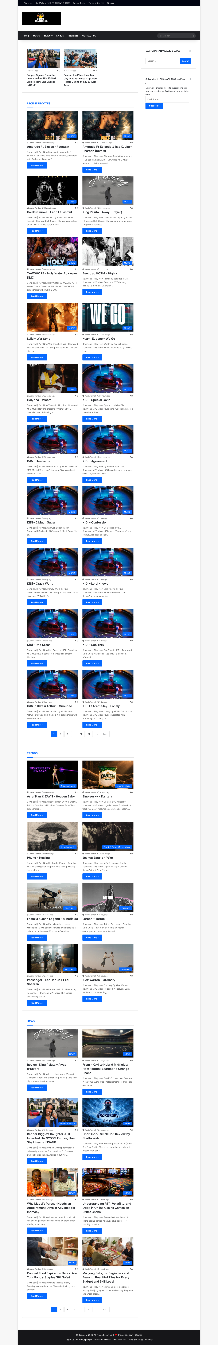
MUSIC (36, 35)
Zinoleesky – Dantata (97, 796)
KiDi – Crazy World (40, 583)
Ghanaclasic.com (125, 1335)
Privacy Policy (79, 3)
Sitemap (110, 3)
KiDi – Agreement (94, 461)
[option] (43, 68)
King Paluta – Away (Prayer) (102, 212)
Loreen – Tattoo (93, 919)
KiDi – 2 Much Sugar (41, 522)
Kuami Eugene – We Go (98, 338)
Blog (26, 35)
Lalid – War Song (38, 338)
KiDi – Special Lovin (96, 400)
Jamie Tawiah (35, 143)
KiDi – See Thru (93, 645)
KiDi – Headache (38, 461)
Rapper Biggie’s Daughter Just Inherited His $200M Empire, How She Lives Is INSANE (51, 1138)
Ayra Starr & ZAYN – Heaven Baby (51, 796)
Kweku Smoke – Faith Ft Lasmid (49, 212)
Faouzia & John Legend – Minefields (52, 919)
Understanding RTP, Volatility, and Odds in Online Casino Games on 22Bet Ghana (106, 1208)
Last (105, 734)
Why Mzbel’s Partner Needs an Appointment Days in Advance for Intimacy (51, 1208)
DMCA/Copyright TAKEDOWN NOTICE (52, 3)
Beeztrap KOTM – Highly (99, 273)
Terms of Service (96, 3)
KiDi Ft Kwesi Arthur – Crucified (49, 706)
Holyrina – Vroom (39, 400)
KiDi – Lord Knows (95, 583)
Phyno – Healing (38, 857)
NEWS (47, 35)
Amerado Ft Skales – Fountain (48, 146)
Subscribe (154, 105)
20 (89, 734)
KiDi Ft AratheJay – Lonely (101, 706)
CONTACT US (89, 35)
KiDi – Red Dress (38, 645)
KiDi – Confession (95, 522)
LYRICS (60, 35)
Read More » (37, 165)
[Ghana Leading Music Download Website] (41, 18)
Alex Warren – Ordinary (98, 980)
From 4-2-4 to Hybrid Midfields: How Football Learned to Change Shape (105, 1069)
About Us (28, 3)
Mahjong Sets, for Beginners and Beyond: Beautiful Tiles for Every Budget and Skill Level (105, 1277)
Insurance (73, 35)
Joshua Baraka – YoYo (97, 857)
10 (81, 734)
